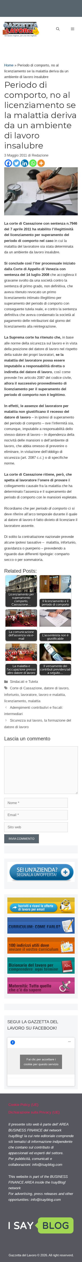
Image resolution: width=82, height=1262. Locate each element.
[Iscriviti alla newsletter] (41, 912)
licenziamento (15, 701)
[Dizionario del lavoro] (41, 972)
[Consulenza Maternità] (41, 993)
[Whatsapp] (33, 163)
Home (8, 65)
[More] (41, 163)
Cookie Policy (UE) (23, 1105)
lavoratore (29, 695)
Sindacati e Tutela (24, 682)
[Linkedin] (24, 163)
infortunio (11, 695)
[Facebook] (8, 163)
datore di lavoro (56, 688)
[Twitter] (16, 163)
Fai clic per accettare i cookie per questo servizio (41, 1062)
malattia (34, 701)
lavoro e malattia (52, 695)
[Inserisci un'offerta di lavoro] (41, 881)
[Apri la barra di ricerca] (57, 29)
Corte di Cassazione (26, 688)
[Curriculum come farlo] (41, 932)
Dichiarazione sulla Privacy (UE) (34, 1112)
